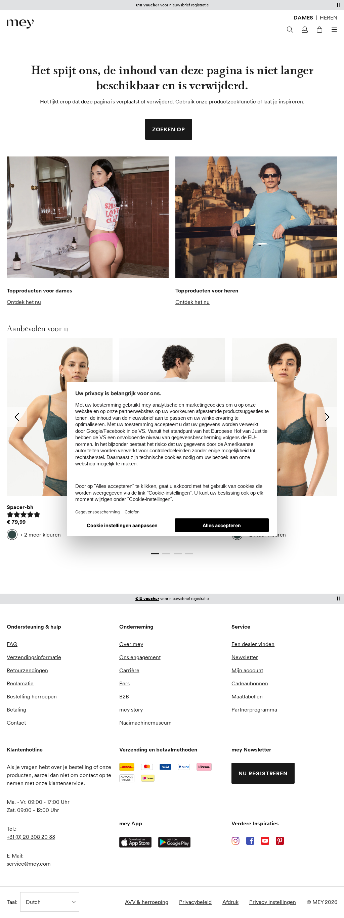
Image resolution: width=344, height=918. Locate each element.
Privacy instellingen (272, 902)
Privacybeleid (195, 902)
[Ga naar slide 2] (166, 554)
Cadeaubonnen (249, 683)
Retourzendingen (27, 670)
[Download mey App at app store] (135, 842)
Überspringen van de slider (23, 328)
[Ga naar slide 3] (178, 554)
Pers (124, 683)
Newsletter (244, 657)
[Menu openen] (333, 30)
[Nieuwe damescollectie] (88, 217)
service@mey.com (29, 863)
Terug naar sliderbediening (39, 547)
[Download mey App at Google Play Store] (174, 842)
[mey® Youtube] (265, 841)
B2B (124, 696)
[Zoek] (289, 30)
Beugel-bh (245, 507)
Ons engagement (140, 657)
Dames (303, 17)
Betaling (16, 709)
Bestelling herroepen (32, 696)
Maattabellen (247, 696)
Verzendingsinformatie (34, 657)
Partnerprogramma (254, 709)
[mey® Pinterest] (280, 841)
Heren (328, 17)
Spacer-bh (20, 507)
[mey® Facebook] (250, 841)
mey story (131, 709)
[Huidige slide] (155, 554)
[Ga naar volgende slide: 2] (327, 417)
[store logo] (20, 24)
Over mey (131, 644)
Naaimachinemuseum (145, 722)
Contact (16, 722)
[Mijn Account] (304, 30)
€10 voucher (147, 598)
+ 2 (40, 534)
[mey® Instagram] (235, 841)
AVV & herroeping (146, 902)
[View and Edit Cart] (318, 30)
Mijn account (247, 670)
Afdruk (230, 902)
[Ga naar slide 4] (189, 554)
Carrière (129, 670)
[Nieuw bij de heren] (256, 217)
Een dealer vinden (252, 644)
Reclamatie (20, 683)
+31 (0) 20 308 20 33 (31, 836)
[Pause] (339, 5)
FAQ (12, 644)
